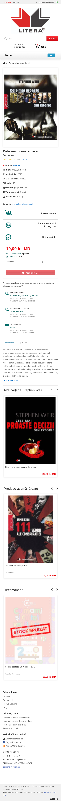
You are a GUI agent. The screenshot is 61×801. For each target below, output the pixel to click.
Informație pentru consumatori (16, 718)
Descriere (9, 343)
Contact (6, 697)
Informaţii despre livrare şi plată (17, 721)
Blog (5, 707)
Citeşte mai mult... (11, 381)
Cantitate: (10, 262)
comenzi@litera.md (46, 2)
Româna (7, 2)
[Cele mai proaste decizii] (30, 107)
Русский (16, 2)
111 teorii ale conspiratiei (16, 565)
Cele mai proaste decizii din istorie (20, 467)
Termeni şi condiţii (11, 728)
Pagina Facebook (13, 742)
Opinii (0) (23, 343)
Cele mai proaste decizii (19, 63)
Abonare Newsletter (14, 739)
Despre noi (8, 700)
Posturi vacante (10, 704)
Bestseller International (22, 204)
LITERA (16, 165)
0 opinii (25, 159)
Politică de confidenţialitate (15, 725)
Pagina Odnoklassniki (15, 746)
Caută (52, 38)
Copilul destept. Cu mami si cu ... (20, 667)
